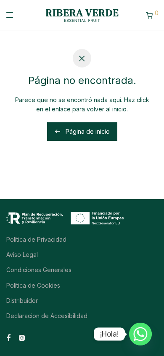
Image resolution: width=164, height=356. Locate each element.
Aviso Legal (22, 254)
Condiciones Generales (38, 269)
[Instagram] (22, 337)
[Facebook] (8, 337)
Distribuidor (22, 300)
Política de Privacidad (36, 239)
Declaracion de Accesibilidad (46, 315)
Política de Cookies (33, 285)
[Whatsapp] (140, 334)
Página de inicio (87, 131)
